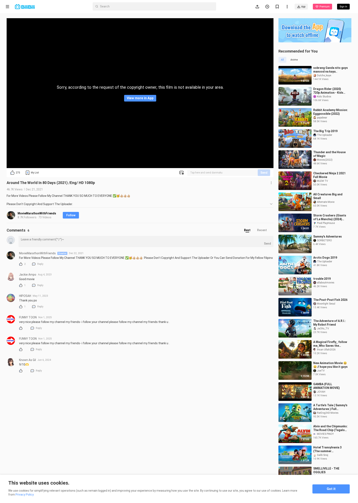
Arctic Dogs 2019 (325, 257)
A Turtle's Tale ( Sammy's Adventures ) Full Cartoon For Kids (330, 407)
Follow (70, 215)
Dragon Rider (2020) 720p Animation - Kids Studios (328, 90)
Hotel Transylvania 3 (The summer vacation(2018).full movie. (327, 449)
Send (263, 172)
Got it (331, 489)
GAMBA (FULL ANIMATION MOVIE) (326, 385)
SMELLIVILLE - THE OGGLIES (326, 470)
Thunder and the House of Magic (329, 154)
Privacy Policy (25, 494)
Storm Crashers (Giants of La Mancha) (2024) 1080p (329, 217)
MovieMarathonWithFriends (37, 213)
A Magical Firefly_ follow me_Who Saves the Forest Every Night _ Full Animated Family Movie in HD (330, 344)
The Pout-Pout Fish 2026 (330, 299)
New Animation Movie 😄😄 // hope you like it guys (330, 364)
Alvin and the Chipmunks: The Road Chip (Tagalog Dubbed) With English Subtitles (330, 428)
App (303, 6)
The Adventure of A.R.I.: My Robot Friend (329, 322)
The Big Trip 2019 (325, 131)
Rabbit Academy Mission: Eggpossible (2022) (330, 111)
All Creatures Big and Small (327, 196)
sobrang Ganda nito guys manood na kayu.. (330, 69)
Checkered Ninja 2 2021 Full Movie (329, 175)
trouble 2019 (322, 278)
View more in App (140, 98)
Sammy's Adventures (327, 236)
